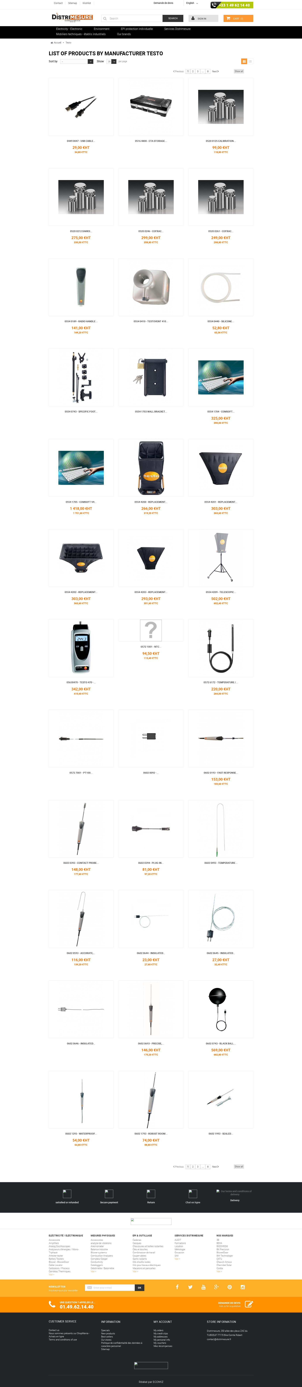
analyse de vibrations (101, 1243)
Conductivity (97, 1261)
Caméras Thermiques (59, 1271)
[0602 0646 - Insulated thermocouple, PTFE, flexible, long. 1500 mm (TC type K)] (81, 1009)
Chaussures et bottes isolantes (148, 1246)
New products (108, 1333)
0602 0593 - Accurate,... (81, 953)
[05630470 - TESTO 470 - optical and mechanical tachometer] (81, 648)
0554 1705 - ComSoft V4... (81, 502)
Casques (137, 1243)
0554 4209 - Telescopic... (221, 592)
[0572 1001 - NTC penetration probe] (151, 630)
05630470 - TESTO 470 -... (81, 682)
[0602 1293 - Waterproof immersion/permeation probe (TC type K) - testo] (81, 1099)
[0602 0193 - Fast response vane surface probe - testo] (221, 738)
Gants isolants (140, 1258)
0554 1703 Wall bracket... (151, 411)
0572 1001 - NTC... (151, 646)
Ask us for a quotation (229, 1306)
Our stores (106, 1339)
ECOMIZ (158, 1382)
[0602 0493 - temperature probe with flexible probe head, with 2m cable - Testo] (221, 828)
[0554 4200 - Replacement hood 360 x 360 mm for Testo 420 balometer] (151, 468)
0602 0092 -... (151, 772)
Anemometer (97, 1246)
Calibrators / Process (59, 1268)
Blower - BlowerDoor (59, 1261)
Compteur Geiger (99, 1258)
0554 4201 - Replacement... (220, 502)
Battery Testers (56, 1258)
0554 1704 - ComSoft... (220, 411)
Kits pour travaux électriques (147, 1265)
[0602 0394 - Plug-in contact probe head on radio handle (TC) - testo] (151, 828)
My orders (158, 1330)
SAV (177, 1255)
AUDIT (178, 1239)
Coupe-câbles (139, 1255)
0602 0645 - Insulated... (221, 953)
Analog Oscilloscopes (59, 1246)
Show (100, 61)
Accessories (97, 1239)
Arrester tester (56, 1255)
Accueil (57, 42)
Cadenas (137, 1239)
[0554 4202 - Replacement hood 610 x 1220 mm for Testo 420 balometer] (81, 558)
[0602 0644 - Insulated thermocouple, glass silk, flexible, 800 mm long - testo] (151, 919)
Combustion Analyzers (102, 1255)
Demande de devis (163, 3)
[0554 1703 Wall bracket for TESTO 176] (151, 377)
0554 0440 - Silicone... (221, 321)
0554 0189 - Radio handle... (81, 321)
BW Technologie (225, 1255)
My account (163, 1322)
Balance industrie (99, 1249)
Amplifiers (54, 1243)
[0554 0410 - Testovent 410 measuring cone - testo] (151, 287)
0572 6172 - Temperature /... (221, 682)
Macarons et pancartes (144, 1268)
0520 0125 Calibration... (221, 141)
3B (218, 1239)
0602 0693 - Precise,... (151, 1043)
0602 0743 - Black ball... (221, 1043)
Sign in (201, 18)
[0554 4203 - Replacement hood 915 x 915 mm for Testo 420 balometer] (151, 558)
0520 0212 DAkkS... (81, 231)
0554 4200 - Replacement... (151, 502)
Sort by (53, 61)
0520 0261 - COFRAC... (220, 231)
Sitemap (105, 1349)
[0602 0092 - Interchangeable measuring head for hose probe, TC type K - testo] (151, 738)
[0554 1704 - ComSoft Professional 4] (221, 377)
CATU (219, 1258)
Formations (180, 1243)
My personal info (162, 1339)
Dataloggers (97, 1265)
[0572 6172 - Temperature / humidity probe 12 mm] (221, 648)
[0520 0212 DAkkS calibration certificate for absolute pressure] (81, 197)
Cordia (220, 1268)
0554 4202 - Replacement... (81, 592)
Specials (105, 1330)
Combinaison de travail (144, 1252)
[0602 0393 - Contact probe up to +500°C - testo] (81, 828)
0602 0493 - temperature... (220, 862)
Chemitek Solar (224, 1265)
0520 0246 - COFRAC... (151, 231)
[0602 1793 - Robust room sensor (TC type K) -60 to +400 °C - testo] (151, 1099)
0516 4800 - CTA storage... (151, 141)
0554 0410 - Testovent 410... (151, 321)
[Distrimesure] (72, 17)
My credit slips (161, 1333)
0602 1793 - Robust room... (151, 1133)
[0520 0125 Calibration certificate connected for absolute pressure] (221, 107)
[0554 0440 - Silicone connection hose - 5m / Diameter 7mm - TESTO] (221, 287)
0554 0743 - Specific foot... (81, 411)
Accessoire (54, 1239)
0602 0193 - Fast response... (221, 772)
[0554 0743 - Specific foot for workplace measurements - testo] (81, 377)
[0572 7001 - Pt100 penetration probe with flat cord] (81, 738)
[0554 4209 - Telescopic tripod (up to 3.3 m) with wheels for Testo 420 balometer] (221, 558)
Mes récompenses (163, 1346)
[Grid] (244, 61)
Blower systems (99, 1252)
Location (179, 1246)
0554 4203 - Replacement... (151, 592)
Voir (51, 1274)
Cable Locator (55, 1265)
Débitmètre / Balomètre (102, 1268)
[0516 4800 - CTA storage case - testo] (151, 107)
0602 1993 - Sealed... (221, 1133)
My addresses (161, 1336)
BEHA (219, 1243)
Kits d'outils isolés (141, 1261)
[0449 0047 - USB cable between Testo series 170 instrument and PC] (81, 107)
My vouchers (160, 1342)
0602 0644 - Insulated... (151, 953)
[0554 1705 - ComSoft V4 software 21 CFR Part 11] (81, 468)
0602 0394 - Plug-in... (151, 862)
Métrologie (180, 1249)
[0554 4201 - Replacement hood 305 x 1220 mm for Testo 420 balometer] (221, 468)
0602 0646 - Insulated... (81, 1043)
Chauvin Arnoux (224, 1261)
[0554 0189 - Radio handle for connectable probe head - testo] (81, 287)
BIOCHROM (222, 1246)
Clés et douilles (140, 1249)
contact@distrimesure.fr (219, 1339)
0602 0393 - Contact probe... (81, 862)
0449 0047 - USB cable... (81, 141)
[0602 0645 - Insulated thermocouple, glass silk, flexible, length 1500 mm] (221, 919)
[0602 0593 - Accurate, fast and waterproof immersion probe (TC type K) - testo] (81, 919)
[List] (250, 61)
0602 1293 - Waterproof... (81, 1133)
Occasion (179, 1252)
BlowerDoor (222, 1252)
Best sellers (107, 1336)
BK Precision (223, 1249)
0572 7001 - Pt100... (81, 772)
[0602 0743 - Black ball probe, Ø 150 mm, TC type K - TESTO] (221, 1009)
